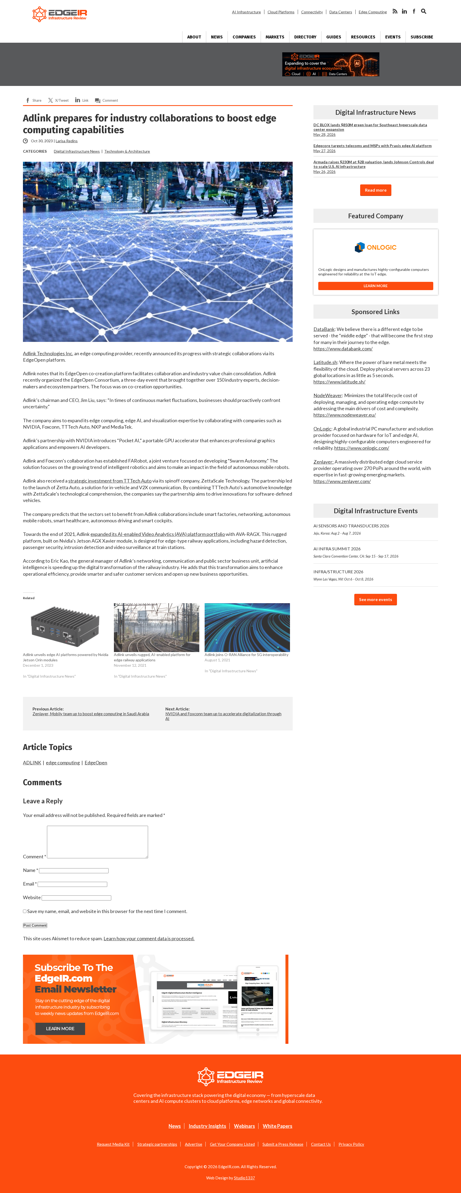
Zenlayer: (323, 462)
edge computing (63, 762)
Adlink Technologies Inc (47, 353)
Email (30, 884)
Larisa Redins (67, 141)
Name (30, 870)
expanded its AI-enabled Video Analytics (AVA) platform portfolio (157, 534)
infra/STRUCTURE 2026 (343, 575)
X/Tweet (62, 100)
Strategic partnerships (157, 1144)
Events (393, 36)
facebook (414, 11)
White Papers (277, 1126)
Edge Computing (373, 12)
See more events (375, 599)
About (194, 36)
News (217, 36)
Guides (333, 36)
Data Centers (340, 12)
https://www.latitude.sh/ (339, 382)
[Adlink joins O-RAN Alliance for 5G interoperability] (247, 627)
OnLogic (322, 429)
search (423, 11)
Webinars (244, 1126)
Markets (275, 36)
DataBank (324, 329)
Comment (110, 100)
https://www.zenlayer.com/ (342, 481)
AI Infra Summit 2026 (356, 552)
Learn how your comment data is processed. (149, 938)
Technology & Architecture (127, 151)
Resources (363, 36)
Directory (305, 36)
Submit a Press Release (283, 1144)
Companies (244, 36)
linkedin (404, 11)
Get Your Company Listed (232, 1144)
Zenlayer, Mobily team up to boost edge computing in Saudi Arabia (91, 713)
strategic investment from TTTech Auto (110, 481)
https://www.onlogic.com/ (361, 448)
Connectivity (312, 12)
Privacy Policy (351, 1144)
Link (85, 100)
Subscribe (422, 36)
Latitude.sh (325, 362)
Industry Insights (207, 1126)
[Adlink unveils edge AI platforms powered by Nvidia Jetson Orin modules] (65, 627)
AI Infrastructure (246, 12)
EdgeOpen (96, 762)
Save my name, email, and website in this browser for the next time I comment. (107, 911)
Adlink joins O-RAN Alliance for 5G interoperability (246, 654)
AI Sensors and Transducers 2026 (351, 529)
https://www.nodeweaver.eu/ (344, 415)
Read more (376, 189)
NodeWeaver (327, 395)
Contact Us (321, 1144)
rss (395, 11)
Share (37, 100)
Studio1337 (244, 1177)
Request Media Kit (113, 1144)
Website (32, 897)
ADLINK (32, 762)
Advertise (193, 1144)
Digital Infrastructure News (77, 151)
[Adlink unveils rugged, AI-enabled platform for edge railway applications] (156, 627)
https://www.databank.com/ (343, 348)
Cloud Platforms (281, 12)
